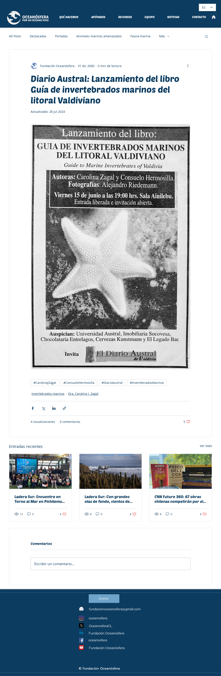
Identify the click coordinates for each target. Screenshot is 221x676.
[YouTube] (81, 647)
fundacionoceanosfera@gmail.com (115, 609)
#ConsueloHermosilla (78, 383)
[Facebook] (81, 640)
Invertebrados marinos (48, 394)
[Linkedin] (81, 633)
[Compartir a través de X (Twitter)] (43, 408)
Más (162, 36)
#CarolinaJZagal (44, 383)
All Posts (15, 36)
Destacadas (38, 36)
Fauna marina (140, 36)
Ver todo (206, 446)
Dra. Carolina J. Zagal (83, 394)
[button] (206, 36)
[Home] (213, 17)
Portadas (61, 36)
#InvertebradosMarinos (147, 383)
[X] (81, 625)
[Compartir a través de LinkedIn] (54, 408)
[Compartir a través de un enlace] (64, 408)
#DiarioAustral (112, 383)
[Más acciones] (187, 65)
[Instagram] (81, 618)
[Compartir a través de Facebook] (33, 408)
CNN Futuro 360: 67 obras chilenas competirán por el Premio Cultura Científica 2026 (179, 499)
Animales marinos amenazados (99, 36)
